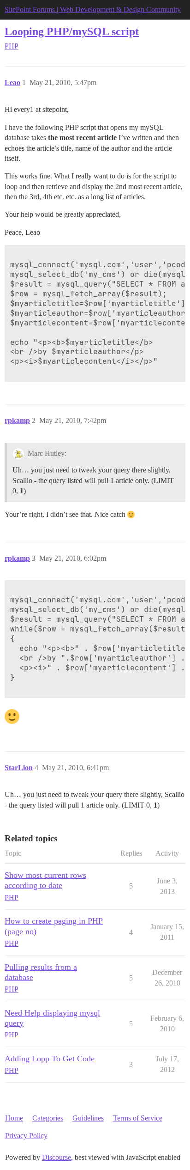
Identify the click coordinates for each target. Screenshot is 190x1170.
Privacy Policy (26, 1135)
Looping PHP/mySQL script (72, 31)
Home (14, 1118)
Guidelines (88, 1118)
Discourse (56, 1157)
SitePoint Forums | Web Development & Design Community (93, 9)
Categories (47, 1118)
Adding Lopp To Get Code (50, 1058)
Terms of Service (137, 1118)
